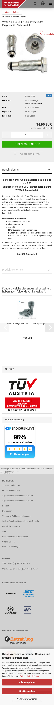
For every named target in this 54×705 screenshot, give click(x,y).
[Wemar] (11, 593)
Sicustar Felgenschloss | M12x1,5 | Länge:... (27, 323)
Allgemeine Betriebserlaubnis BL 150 (17, 501)
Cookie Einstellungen (11, 546)
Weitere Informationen (27, 699)
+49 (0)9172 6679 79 (27, 569)
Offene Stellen (8, 542)
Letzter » (16, 12)
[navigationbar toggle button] (50, 4)
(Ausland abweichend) (33, 103)
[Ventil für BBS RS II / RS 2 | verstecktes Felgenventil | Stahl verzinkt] (27, 52)
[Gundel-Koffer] (27, 610)
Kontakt (5, 506)
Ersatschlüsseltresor (11, 490)
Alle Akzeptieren (27, 682)
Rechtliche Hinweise (11, 526)
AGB (4, 531)
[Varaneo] (10, 610)
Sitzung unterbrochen (11, 485)
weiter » (7, 12)
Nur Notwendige (27, 691)
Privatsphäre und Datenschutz (15, 537)
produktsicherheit (12, 269)
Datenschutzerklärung (29, 676)
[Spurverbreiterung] (29, 593)
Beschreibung (10, 169)
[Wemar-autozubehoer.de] (13, 4)
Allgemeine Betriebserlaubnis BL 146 (17, 496)
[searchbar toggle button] (35, 4)
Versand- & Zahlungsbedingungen (16, 516)
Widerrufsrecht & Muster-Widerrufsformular (20, 521)
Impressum (7, 511)
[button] (6, 135)
